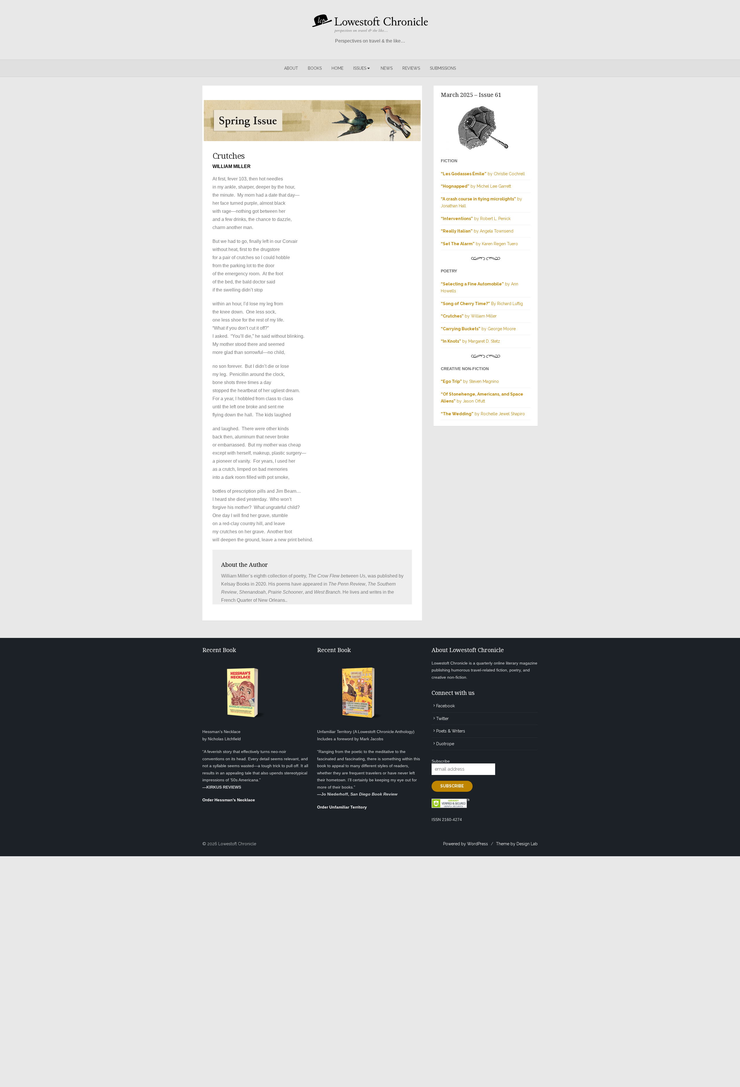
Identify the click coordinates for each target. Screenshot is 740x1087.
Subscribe (441, 761)
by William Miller (469, 316)
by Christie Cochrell (483, 173)
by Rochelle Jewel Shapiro (483, 413)
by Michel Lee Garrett (476, 186)
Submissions (443, 68)
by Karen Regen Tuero (479, 243)
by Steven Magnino (470, 381)
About (291, 68)
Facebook (445, 706)
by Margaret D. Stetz (470, 341)
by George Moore (478, 328)
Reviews (411, 68)
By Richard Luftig (482, 303)
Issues (359, 68)
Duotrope (445, 743)
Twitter (442, 718)
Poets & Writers (450, 731)
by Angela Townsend (477, 231)
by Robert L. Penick (475, 218)
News (387, 68)
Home (337, 68)
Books (315, 68)
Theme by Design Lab (517, 843)
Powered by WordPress (465, 843)
